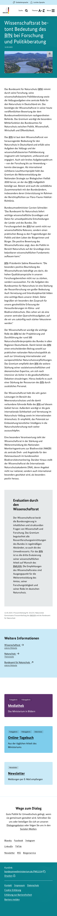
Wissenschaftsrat (12, 646)
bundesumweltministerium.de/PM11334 (23, 871)
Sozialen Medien (28, 828)
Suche (21, 10)
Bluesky (8, 840)
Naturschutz (10, 655)
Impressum (19, 885)
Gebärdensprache (22, 2)
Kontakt (8, 885)
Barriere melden (12, 899)
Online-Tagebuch (21, 737)
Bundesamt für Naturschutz (17, 663)
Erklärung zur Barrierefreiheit (18, 894)
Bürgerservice (29, 852)
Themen (35, 11)
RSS (19, 852)
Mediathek (16, 705)
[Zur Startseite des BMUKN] (5, 10)
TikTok (18, 846)
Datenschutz (33, 885)
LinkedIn (8, 846)
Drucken (8, 875)
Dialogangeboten (15, 825)
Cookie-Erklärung (12, 890)
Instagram (30, 840)
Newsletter (16, 773)
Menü (49, 10)
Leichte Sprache (39, 2)
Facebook (18, 840)
